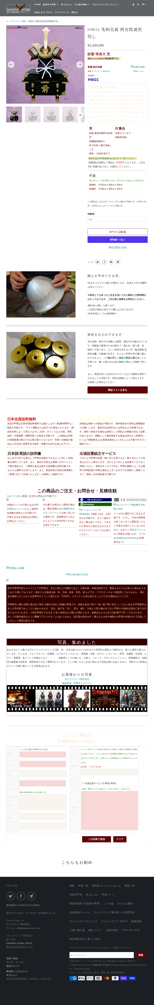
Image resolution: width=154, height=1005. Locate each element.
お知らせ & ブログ (43, 12)
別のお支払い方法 (118, 247)
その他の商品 (81, 4)
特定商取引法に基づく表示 (84, 939)
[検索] (138, 4)
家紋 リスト (95, 930)
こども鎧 (108, 903)
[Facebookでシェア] (104, 262)
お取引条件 (112, 930)
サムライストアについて (105, 4)
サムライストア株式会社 (101, 71)
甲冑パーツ (108, 894)
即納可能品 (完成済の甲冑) (84, 903)
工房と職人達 (77, 930)
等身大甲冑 (75, 894)
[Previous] (11, 64)
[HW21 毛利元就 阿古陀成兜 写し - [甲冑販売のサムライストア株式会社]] (45, 64)
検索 (72, 885)
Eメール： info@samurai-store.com (23, 928)
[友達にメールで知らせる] (117, 262)
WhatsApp (84, 514)
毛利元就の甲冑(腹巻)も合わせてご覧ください (111, 158)
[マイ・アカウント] (134, 4)
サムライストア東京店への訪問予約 (114, 912)
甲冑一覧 (83, 885)
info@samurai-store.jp (127, 538)
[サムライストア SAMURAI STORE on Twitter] (11, 896)
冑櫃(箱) (91, 214)
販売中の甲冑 (50, 4)
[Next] (79, 64)
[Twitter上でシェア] (97, 262)
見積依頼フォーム (79, 912)
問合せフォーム (138, 529)
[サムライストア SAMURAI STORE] (18, 8)
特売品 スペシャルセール (106, 885)
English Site (131, 930)
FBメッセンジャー (88, 510)
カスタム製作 (125, 903)
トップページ (12, 21)
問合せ (75, 12)
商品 (24, 21)
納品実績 (136, 921)
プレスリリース (62, 12)
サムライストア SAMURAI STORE (93, 965)
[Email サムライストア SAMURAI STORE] (32, 896)
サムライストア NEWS (114, 921)
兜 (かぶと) (66, 4)
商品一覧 (130, 885)
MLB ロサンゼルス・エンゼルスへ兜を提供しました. (31, 913)
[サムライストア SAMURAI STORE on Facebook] (22, 896)
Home (37, 4)
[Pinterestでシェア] (110, 262)
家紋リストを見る (117, 390)
